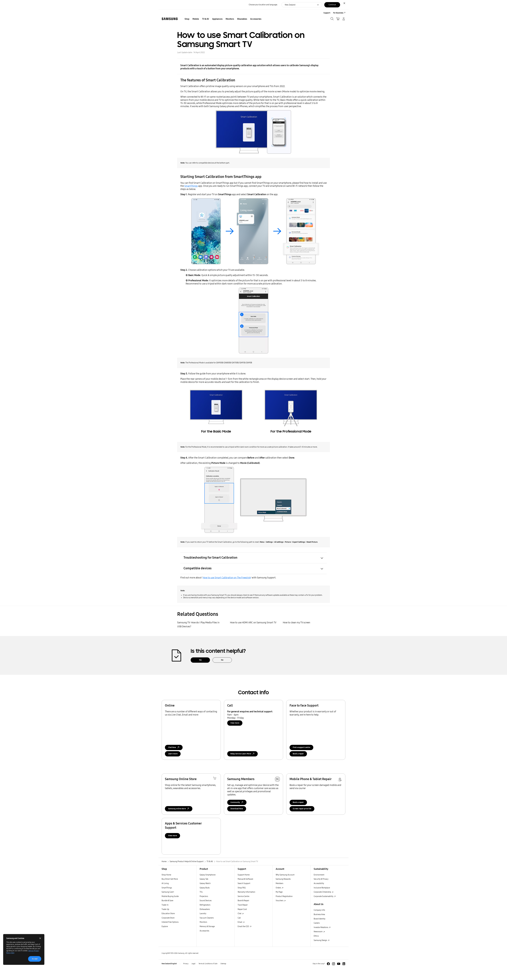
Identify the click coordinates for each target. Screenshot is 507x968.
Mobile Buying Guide (170, 896)
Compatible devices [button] (198, 568)
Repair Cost (242, 909)
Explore (165, 926)
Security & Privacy (321, 879)
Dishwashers (205, 909)
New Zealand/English (169, 964)
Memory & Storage (207, 926)
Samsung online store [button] (177, 809)
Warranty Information (246, 892)
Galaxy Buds (205, 888)
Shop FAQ (242, 888)
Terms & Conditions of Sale (208, 964)
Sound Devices (206, 900)
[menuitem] (187, 19)
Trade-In (165, 905)
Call (239, 918)
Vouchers (280, 900)
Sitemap (223, 964)
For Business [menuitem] (338, 13)
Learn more (172, 754)
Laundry (203, 913)
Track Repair (243, 905)
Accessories (204, 931)
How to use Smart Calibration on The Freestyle (227, 577)
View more (234, 723)
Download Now (236, 809)
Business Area (319, 914)
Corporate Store (168, 918)
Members (279, 883)
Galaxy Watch (205, 883)
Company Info (319, 910)
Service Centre (243, 896)
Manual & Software (245, 879)
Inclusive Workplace (322, 888)
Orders (278, 888)
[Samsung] (170, 19)
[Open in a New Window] (328, 963)
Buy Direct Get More (170, 879)
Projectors (204, 896)
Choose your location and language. (263, 5)
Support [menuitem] (326, 13)
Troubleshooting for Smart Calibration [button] (210, 557)
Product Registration (284, 896)
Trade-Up (165, 909)
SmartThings (191, 185)
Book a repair (298, 754)
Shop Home (166, 875)
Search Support (244, 883)
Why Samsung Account (285, 875)
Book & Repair (243, 900)
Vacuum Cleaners (207, 918)
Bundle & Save (167, 900)
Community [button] (235, 802)
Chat (240, 913)
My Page (279, 892)
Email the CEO (244, 926)
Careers (317, 923)
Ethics (316, 936)
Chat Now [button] (172, 747)
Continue (332, 5)
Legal (193, 964)
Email (240, 922)
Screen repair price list (302, 809)
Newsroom (318, 931)
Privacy (185, 964)
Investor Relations (321, 927)
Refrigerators (205, 905)
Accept (34, 959)
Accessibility (319, 883)
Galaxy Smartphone (207, 875)
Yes (200, 660)
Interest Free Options (170, 922)
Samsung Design (321, 940)
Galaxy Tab (204, 879)
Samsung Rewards (283, 879)
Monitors (203, 922)
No (222, 660)
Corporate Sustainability (324, 896)
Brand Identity (319, 919)
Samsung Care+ (168, 892)
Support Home (244, 875)
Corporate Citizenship (323, 892)
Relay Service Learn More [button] (240, 754)
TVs (201, 892)
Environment (319, 875)
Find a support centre (301, 747)
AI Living (165, 883)
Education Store (168, 913)
